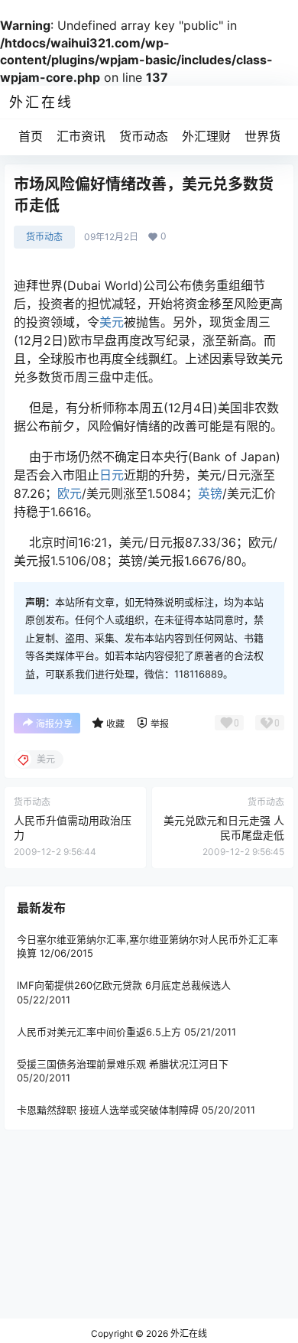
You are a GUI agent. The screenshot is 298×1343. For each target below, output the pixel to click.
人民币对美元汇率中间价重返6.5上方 (99, 1031)
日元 (111, 475)
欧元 (69, 493)
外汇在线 (187, 1333)
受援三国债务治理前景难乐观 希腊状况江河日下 (122, 1064)
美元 (111, 322)
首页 (30, 136)
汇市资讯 (81, 136)
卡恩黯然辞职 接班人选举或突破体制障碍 (108, 1110)
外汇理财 (206, 136)
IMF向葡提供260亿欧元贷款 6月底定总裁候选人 (124, 985)
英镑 (210, 493)
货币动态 (143, 136)
